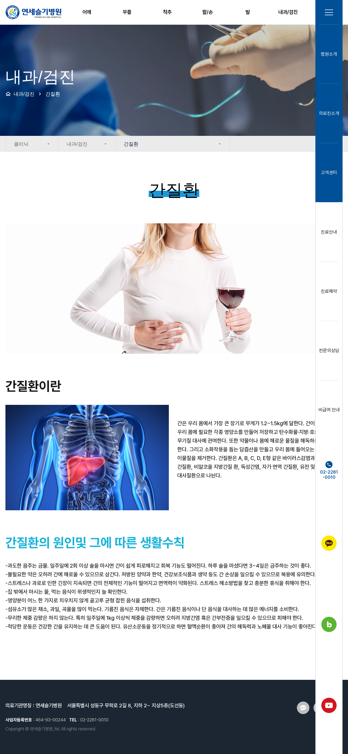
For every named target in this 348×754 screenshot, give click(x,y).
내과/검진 (288, 12)
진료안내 (329, 232)
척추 (167, 12)
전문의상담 (329, 350)
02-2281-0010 (329, 475)
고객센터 (329, 172)
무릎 (127, 12)
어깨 (86, 12)
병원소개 (329, 54)
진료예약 (329, 291)
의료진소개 (329, 113)
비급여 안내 (329, 409)
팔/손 (207, 12)
